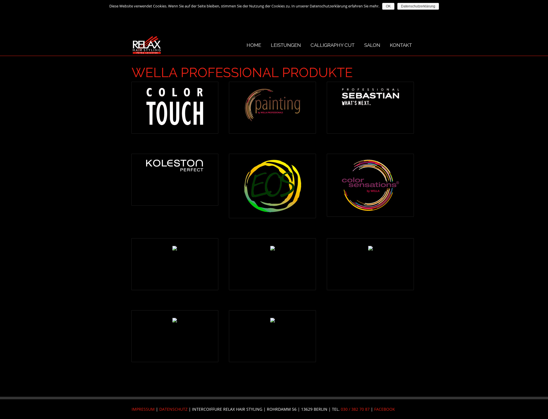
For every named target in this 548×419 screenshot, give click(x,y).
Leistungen (286, 45)
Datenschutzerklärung (418, 6)
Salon (372, 45)
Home (254, 45)
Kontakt (401, 45)
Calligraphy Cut (332, 45)
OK (388, 6)
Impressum (143, 409)
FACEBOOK (384, 409)
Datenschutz (173, 409)
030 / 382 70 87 (355, 409)
